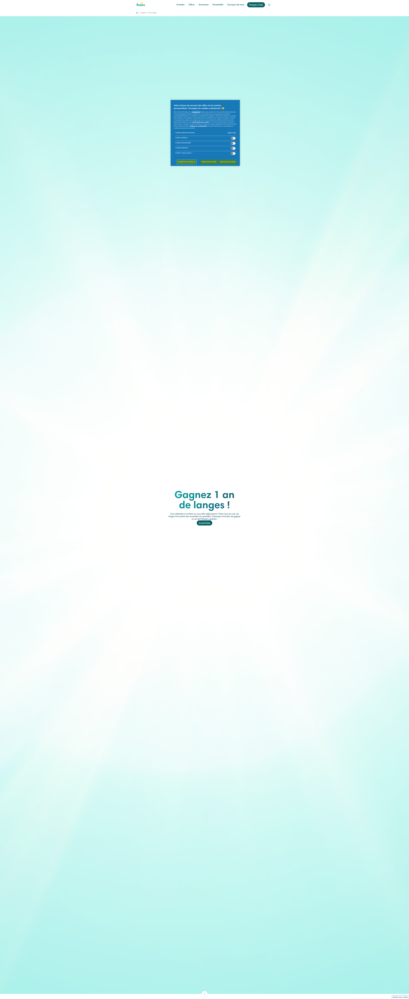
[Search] (269, 4)
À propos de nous (235, 5)
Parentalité (218, 5)
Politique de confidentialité (198, 126)
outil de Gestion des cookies (200, 122)
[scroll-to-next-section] (204, 994)
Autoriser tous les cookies (227, 161)
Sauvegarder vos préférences (186, 161)
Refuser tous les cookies (209, 161)
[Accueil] (140, 4)
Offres (192, 5)
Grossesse (204, 5)
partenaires (196, 112)
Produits (181, 5)
